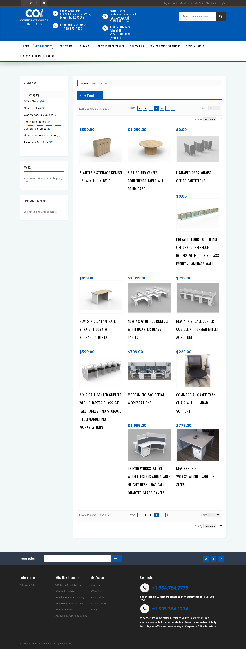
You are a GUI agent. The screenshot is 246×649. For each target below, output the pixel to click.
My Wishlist (186, 3)
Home (84, 83)
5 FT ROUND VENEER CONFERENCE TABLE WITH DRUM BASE (147, 181)
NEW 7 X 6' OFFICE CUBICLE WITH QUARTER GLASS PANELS (148, 329)
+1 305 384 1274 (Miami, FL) (120, 29)
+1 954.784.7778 (170, 587)
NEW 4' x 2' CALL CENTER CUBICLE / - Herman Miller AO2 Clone (197, 329)
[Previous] (139, 108)
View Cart (97, 591)
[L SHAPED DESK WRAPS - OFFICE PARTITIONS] (198, 149)
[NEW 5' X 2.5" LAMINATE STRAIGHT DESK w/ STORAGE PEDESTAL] (101, 297)
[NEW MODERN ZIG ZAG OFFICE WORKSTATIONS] (149, 371)
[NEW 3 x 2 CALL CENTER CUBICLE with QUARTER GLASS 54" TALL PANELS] (101, 371)
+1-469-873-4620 (71, 28)
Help (94, 609)
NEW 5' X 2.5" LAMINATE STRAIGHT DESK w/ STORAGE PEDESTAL (97, 329)
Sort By (198, 119)
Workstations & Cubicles (38, 115)
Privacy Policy (29, 585)
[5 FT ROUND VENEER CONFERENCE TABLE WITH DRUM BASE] (149, 149)
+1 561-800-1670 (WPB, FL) (120, 36)
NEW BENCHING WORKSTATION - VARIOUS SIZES (195, 476)
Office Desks (31, 108)
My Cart (199, 3)
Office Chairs (31, 101)
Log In (222, 3)
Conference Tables (35, 128)
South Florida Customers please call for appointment (123, 14)
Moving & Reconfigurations (72, 615)
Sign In (96, 585)
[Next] (173, 108)
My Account (170, 3)
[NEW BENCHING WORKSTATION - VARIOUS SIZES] (198, 445)
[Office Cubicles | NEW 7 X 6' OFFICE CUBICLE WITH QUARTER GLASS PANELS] (149, 297)
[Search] (221, 16)
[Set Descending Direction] (221, 119)
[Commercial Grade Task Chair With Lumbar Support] (198, 371)
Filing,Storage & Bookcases (40, 135)
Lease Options (65, 609)
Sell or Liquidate (65, 591)
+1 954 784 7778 (120, 20)
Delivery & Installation (69, 585)
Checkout (211, 3)
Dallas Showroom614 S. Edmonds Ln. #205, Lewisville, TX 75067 (75, 14)
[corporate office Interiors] (34, 17)
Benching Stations (35, 121)
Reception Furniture (36, 142)
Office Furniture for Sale (70, 603)
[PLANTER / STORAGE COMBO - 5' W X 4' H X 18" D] (101, 149)
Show (204, 108)
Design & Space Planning (70, 597)
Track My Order (100, 603)
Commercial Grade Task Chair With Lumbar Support (196, 403)
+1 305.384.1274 (170, 608)
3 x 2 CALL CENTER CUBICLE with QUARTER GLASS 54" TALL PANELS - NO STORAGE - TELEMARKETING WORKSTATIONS (100, 411)
